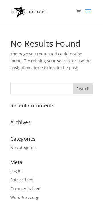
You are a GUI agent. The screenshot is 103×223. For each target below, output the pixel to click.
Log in (16, 171)
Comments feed (25, 188)
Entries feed (21, 179)
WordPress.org (24, 197)
